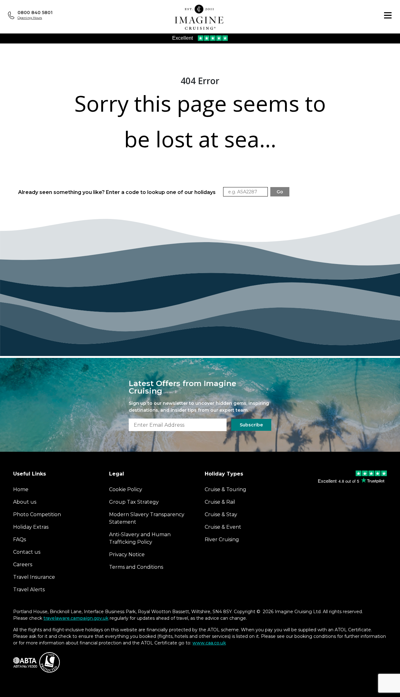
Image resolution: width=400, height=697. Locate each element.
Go (280, 192)
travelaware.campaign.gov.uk (75, 618)
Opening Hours (30, 18)
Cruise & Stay (221, 514)
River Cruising (222, 539)
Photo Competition (37, 514)
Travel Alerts (29, 590)
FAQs (19, 539)
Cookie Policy (125, 489)
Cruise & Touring (225, 489)
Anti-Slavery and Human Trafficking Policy (140, 538)
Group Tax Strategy (134, 502)
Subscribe (251, 425)
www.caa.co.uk (209, 643)
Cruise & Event (223, 527)
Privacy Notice (127, 554)
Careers (22, 564)
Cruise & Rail (220, 502)
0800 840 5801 (35, 12)
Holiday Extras (30, 527)
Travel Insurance (34, 577)
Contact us (26, 552)
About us (24, 502)
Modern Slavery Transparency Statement (146, 518)
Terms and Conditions (136, 567)
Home (20, 489)
